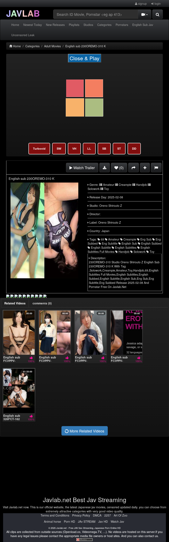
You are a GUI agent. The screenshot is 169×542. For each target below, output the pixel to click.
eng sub (145, 239)
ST (119, 148)
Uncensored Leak (22, 35)
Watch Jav (117, 521)
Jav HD (103, 521)
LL (89, 148)
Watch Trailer (83, 167)
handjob (123, 252)
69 (102, 239)
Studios (88, 25)
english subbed (151, 243)
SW (59, 148)
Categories (104, 25)
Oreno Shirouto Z (110, 205)
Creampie (124, 185)
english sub (129, 243)
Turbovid (39, 148)
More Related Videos (86, 430)
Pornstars (122, 25)
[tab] (15, 303)
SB (104, 148)
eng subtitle (109, 243)
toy (151, 252)
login (157, 3)
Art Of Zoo (120, 515)
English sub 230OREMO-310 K (85, 46)
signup (142, 3)
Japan (105, 231)
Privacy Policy (81, 515)
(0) (121, 167)
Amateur (108, 185)
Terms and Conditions (55, 515)
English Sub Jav (142, 25)
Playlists (74, 25)
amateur (113, 239)
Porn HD (69, 521)
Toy (106, 189)
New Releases (55, 25)
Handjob (141, 185)
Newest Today (32, 25)
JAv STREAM (86, 521)
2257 (107, 515)
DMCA (97, 515)
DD (134, 148)
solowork (139, 252)
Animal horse (52, 521)
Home (15, 25)
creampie (129, 239)
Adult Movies (52, 46)
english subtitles (125, 247)
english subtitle (100, 247)
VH (74, 148)
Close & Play (85, 58)
